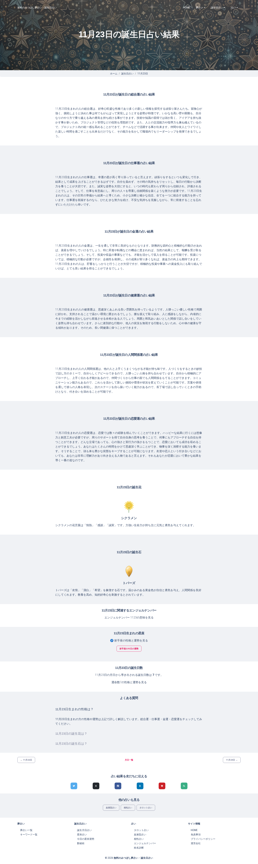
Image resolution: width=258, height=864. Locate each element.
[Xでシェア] (96, 786)
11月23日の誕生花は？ (71, 733)
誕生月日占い (84, 830)
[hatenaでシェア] (140, 786)
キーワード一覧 (28, 834)
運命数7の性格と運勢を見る (129, 682)
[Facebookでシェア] (118, 786)
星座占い (82, 834)
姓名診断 (139, 847)
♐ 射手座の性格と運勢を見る (129, 640)
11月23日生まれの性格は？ (74, 709)
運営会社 (196, 843)
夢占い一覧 (26, 830)
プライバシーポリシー (203, 838)
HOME (186, 7)
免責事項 (196, 834)
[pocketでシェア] (162, 786)
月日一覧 (129, 760)
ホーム (113, 73)
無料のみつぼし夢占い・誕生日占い (37, 7)
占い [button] (233, 7)
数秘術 (80, 843)
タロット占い (146, 807)
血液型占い (111, 807)
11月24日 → (232, 760)
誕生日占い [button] (217, 7)
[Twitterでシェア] (74, 786)
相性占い (128, 807)
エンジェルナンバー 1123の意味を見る (129, 617)
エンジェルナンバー (145, 843)
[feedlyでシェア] (184, 786)
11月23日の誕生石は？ (71, 743)
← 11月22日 (26, 760)
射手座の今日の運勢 (129, 648)
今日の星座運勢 (85, 838)
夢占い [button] (199, 7)
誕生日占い (127, 73)
